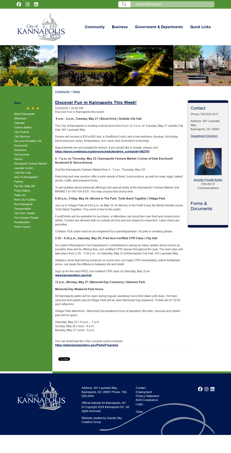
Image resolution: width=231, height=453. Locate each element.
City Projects (21, 131)
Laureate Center (23, 168)
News (17, 102)
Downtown (20, 149)
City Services (22, 136)
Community (95, 27)
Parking (18, 181)
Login (139, 404)
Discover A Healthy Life (28, 140)
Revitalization (22, 222)
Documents (21, 145)
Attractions (20, 118)
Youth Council (22, 226)
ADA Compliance (147, 400)
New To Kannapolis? (26, 177)
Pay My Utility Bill (24, 186)
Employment (144, 392)
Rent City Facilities (25, 199)
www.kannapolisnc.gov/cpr (73, 275)
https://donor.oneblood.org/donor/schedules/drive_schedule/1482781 (102, 151)
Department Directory (204, 136)
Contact (141, 387)
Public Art (19, 195)
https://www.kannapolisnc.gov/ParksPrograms (86, 345)
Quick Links (200, 27)
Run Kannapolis (23, 204)
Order (139, 411)
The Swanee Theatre (26, 217)
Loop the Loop (22, 172)
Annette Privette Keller (208, 179)
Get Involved (21, 154)
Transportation (22, 208)
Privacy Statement (147, 396)
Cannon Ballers (23, 127)
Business (120, 27)
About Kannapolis (24, 113)
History (18, 159)
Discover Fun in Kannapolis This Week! (96, 102)
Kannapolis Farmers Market (30, 163)
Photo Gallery (22, 190)
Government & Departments (159, 27)
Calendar (19, 122)
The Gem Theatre (24, 213)
